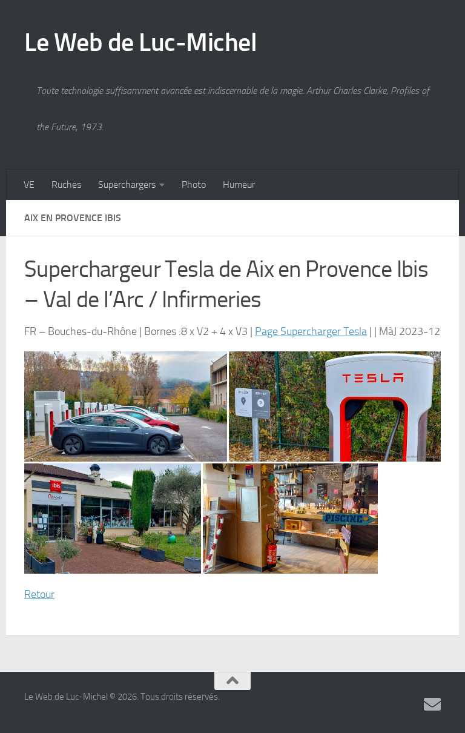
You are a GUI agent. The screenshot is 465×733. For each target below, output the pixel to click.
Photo (194, 184)
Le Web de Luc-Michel (140, 42)
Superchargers (127, 184)
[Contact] (432, 704)
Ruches (66, 184)
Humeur (239, 184)
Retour (39, 594)
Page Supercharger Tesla (311, 331)
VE (29, 184)
